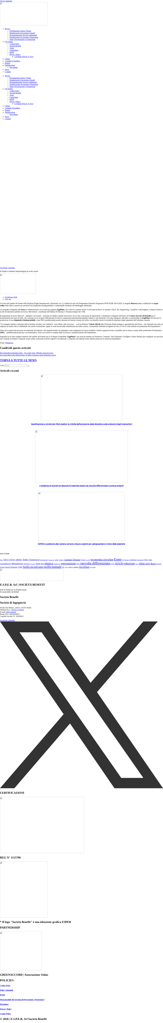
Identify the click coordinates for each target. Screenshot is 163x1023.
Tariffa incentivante (33, 566)
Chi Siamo (9, 42)
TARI (20, 567)
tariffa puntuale (53, 566)
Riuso (153, 563)
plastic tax (57, 564)
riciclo (119, 563)
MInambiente (17, 563)
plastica (48, 563)
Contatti (8, 72)
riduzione (129, 563)
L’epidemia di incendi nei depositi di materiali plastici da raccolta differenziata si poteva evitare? (81, 485)
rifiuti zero (144, 563)
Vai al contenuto (6, 1)
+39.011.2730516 (17, 610)
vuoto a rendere (73, 567)
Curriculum (14, 50)
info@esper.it (11, 612)
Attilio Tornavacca (31, 559)
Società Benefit (15, 46)
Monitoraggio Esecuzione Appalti (22, 33)
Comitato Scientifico (12, 61)
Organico (32, 564)
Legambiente (5, 564)
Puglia (78, 564)
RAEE (112, 564)
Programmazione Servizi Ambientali (23, 35)
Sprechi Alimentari (11, 567)
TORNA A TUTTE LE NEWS (18, 360)
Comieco (61, 560)
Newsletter (14, 67)
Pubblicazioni (10, 65)
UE (63, 567)
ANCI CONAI (9, 560)
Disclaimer (4, 1004)
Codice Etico (14, 44)
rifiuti (136, 564)
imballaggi (133, 560)
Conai (83, 560)
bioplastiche (44, 560)
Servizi (7, 29)
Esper (117, 559)
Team (12, 48)
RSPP (12, 52)
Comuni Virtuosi (72, 559)
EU (123, 560)
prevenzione (68, 563)
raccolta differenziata (95, 563)
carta (56, 560)
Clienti (7, 59)
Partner (7, 63)
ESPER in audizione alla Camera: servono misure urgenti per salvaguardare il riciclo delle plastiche (81, 544)
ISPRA (146, 560)
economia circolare (102, 559)
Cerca (2, 365)
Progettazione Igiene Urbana (20, 31)
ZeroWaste (84, 567)
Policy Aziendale (6, 990)
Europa (126, 560)
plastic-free (40, 564)
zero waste (93, 567)
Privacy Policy (15, 55)
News (7, 70)
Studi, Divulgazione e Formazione (22, 39)
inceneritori (140, 560)
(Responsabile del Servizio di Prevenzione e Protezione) (22, 1000)
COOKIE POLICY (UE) (23, 57)
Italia (150, 560)
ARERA (18, 560)
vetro (66, 567)
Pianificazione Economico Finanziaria (24, 37)
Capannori (51, 560)
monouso (27, 564)
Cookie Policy (5, 1014)
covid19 (88, 560)
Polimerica (9, 343)
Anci (1, 560)
